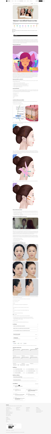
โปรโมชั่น (12, 426)
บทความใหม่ (10, 426)
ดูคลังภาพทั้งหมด (36, 348)
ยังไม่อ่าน (32, 3)
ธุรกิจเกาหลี (7, 421)
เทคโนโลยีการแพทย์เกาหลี (38, 412)
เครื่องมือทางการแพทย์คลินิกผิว (9, 413)
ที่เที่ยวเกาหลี (17, 408)
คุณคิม (6, 420)
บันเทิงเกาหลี (27, 409)
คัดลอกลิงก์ (24, 343)
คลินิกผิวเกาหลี (7, 409)
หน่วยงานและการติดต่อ (38, 409)
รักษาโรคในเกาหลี (8, 418)
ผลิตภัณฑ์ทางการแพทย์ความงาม (17, 3)
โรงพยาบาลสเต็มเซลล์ (8, 414)
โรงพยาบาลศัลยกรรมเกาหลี (9, 408)
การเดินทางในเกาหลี (18, 409)
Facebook (15, 343)
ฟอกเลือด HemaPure (8, 419)
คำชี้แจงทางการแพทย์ (8, 430)
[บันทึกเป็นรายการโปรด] (37, 3)
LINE (18, 343)
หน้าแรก (13, 3)
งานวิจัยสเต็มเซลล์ (38, 408)
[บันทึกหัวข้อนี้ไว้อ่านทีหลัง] (37, 324)
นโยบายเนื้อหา (12, 430)
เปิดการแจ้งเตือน (10, 427)
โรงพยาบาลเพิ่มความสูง (8, 415)
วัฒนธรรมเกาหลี (27, 408)
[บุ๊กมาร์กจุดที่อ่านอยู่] (37, 24)
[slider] (25, 23)
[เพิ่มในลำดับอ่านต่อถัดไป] (34, 3)
